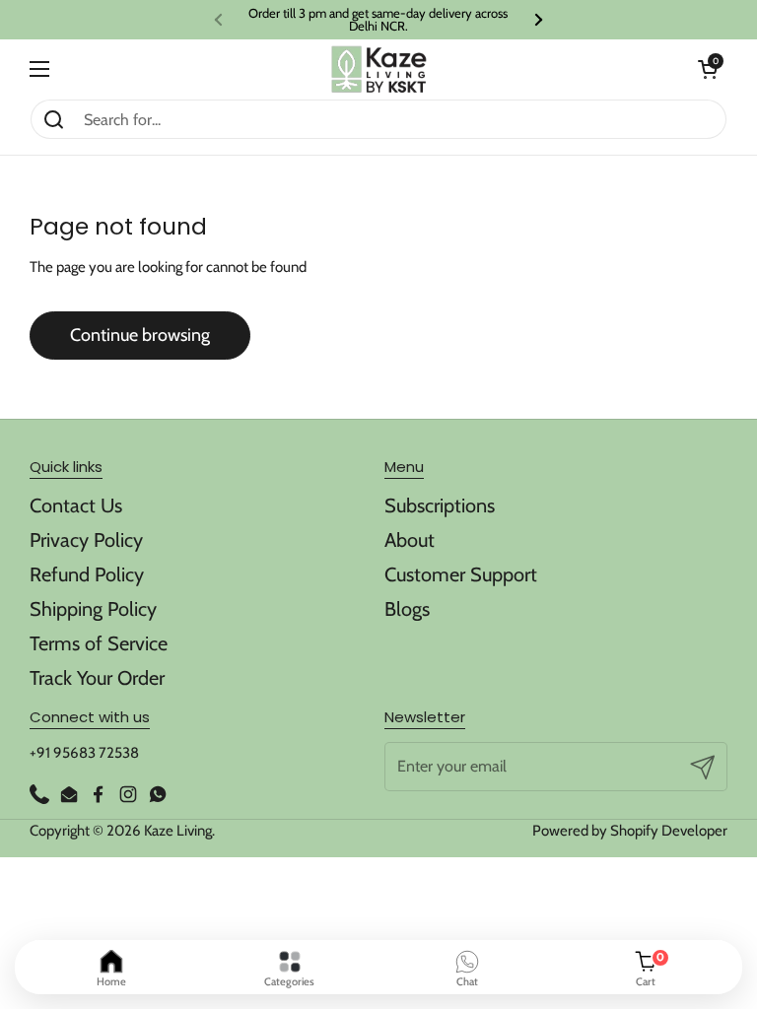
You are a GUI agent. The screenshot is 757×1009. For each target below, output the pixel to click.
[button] (707, 69)
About (409, 540)
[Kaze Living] (379, 69)
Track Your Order (97, 678)
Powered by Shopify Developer (629, 831)
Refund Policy (87, 574)
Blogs (407, 609)
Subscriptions (439, 505)
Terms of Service (99, 643)
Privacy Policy (86, 540)
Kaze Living (178, 831)
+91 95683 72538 (84, 753)
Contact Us (76, 505)
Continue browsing (140, 335)
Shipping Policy (93, 609)
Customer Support (460, 574)
